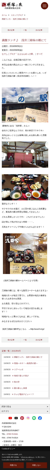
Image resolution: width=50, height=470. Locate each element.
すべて (40, 54)
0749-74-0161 (12, 434)
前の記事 (11, 30)
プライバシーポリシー (27, 457)
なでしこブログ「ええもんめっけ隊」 (18, 54)
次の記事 (39, 30)
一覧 (25, 30)
